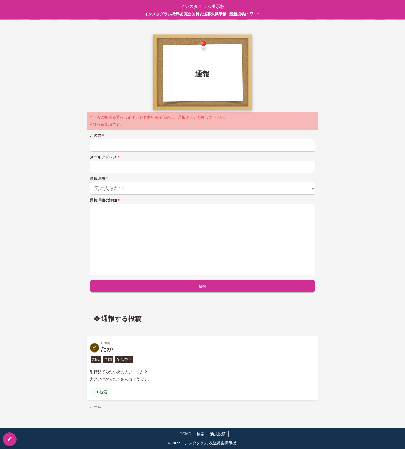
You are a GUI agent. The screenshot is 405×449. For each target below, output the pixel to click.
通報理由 (99, 179)
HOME (185, 434)
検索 (200, 434)
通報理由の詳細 (105, 200)
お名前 (97, 136)
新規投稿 (218, 434)
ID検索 (101, 392)
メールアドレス (105, 157)
